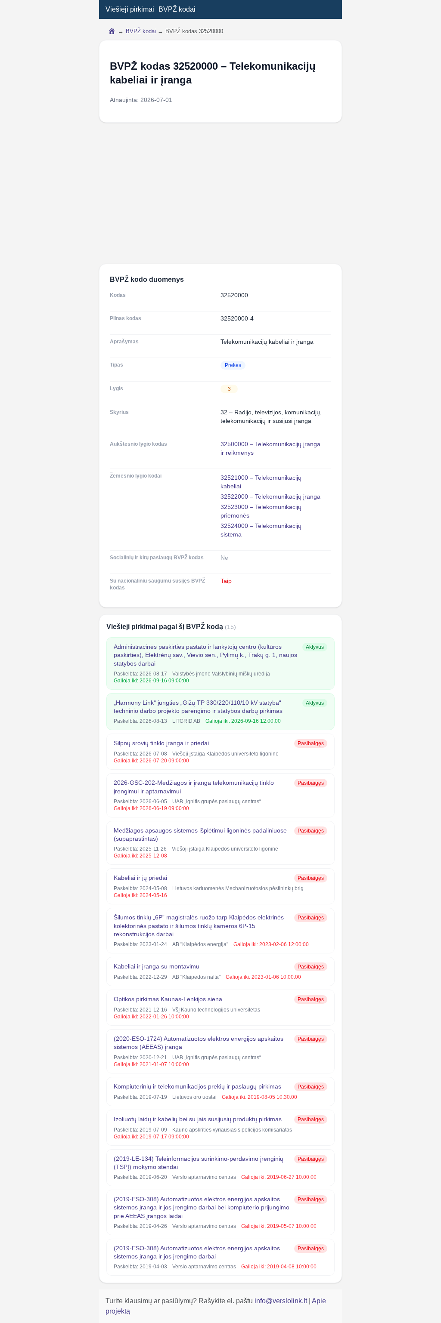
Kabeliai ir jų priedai (140, 877)
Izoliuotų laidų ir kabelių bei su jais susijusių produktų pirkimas (198, 1119)
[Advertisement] (220, 193)
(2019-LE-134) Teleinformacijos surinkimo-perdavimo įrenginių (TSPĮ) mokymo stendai (198, 1162)
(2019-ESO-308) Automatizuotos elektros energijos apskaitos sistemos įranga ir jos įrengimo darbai (197, 1252)
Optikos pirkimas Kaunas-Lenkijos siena (168, 999)
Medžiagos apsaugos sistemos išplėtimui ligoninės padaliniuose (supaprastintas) (200, 834)
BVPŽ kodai (177, 9)
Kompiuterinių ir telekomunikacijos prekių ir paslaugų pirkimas (197, 1086)
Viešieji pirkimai (130, 9)
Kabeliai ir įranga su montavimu (156, 966)
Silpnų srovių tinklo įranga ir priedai (161, 743)
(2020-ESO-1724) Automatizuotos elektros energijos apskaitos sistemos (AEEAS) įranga (198, 1042)
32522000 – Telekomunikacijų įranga (270, 496)
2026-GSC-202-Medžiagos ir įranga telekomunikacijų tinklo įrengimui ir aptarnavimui (194, 786)
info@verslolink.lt (282, 1300)
